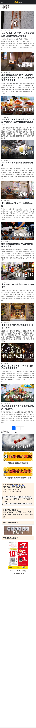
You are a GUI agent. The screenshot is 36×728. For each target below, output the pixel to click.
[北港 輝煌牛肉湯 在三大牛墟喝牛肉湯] (18, 190)
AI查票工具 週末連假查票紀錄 (14, 487)
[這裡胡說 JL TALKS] (18, 2)
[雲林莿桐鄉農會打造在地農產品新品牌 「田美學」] (18, 393)
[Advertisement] (18, 595)
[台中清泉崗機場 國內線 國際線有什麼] (18, 149)
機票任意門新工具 (17, 485)
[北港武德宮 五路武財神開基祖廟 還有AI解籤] (18, 312)
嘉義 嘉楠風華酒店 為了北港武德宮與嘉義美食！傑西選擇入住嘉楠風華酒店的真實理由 (17, 77)
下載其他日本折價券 (10, 538)
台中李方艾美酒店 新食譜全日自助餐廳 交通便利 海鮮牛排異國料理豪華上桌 (18, 122)
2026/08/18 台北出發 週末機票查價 (18, 497)
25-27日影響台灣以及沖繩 (9, 432)
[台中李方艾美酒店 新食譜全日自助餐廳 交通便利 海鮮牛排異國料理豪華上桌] (18, 105)
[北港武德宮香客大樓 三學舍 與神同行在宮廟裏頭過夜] (18, 352)
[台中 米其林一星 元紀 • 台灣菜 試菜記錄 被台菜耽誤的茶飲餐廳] (18, 20)
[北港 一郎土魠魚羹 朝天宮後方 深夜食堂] (18, 271)
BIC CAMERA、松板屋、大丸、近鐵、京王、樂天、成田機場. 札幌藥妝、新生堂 (18, 514)
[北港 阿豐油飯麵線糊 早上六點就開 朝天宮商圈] (18, 231)
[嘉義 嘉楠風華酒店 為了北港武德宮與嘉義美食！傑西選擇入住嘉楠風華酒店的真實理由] (18, 61)
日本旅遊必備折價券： (11, 510)
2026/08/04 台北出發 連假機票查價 (18, 504)
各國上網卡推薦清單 (10, 522)
